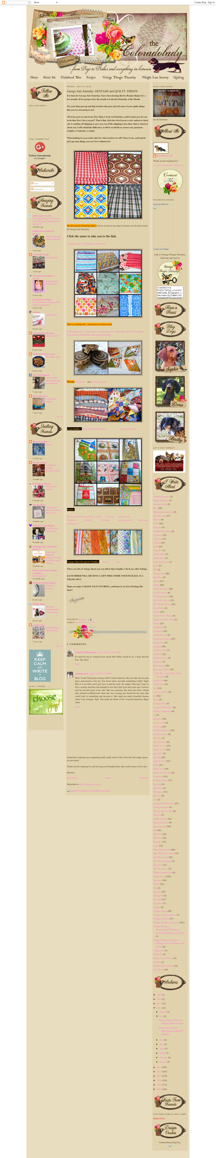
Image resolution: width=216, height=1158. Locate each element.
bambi (99, 516)
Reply (78, 664)
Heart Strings (159, 665)
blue (117, 561)
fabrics (156, 580)
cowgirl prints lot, (106, 331)
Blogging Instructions (163, 511)
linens (156, 699)
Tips (155, 887)
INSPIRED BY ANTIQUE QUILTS (45, 548)
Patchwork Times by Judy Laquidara (45, 572)
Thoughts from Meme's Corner (44, 277)
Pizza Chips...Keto (53, 356)
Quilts (156, 764)
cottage (36, 311)
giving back (158, 642)
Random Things (160, 780)
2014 (159, 1007)
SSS (155, 830)
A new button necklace (51, 400)
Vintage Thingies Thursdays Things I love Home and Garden (169, 929)
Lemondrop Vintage (42, 299)
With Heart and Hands (43, 525)
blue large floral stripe (101, 334)
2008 (159, 1089)
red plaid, (72, 243)
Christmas (105, 519)
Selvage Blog (39, 504)
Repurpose (158, 791)
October (163, 1011)
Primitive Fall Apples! (51, 487)
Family (156, 584)
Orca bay (157, 738)
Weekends (158, 954)
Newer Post (72, 777)
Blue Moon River (41, 441)
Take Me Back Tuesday (163, 853)
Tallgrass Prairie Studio (44, 582)
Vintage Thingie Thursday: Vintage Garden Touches (171, 1022)
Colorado (157, 538)
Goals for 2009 (160, 650)
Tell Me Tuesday (160, 857)
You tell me (158, 969)
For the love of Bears (162, 615)
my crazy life (159, 722)
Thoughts (157, 880)
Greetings (157, 661)
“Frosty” (49, 444)
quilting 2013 (159, 760)
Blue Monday (159, 515)
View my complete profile (168, 165)
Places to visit (159, 749)
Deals (155, 565)
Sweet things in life (162, 849)
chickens (157, 527)
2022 (159, 994)
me (154, 714)
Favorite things (160, 592)
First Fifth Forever (161, 600)
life (154, 695)
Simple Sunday (160, 818)
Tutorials (157, 899)
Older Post (144, 777)
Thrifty (156, 883)
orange (105, 561)
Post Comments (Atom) (90, 784)
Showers (157, 814)
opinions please (160, 734)
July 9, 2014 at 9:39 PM (101, 673)
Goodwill (157, 654)
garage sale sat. (85, 622)
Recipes (156, 784)
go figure (157, 646)
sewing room (124, 516)
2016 (159, 999)
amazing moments (161, 496)
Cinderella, (72, 519)
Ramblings (158, 776)
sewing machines (161, 807)
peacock (110, 516)
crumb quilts (159, 557)
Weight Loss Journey (162, 958)
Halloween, (120, 331)
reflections (158, 788)
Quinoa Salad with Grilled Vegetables (53, 237)
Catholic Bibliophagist (86, 652)
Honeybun (81, 381)
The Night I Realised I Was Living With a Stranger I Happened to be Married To (46, 221)
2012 (159, 1071)
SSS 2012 (157, 834)
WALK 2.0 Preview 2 (50, 587)
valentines (158, 903)
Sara (155, 799)
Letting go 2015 (160, 691)
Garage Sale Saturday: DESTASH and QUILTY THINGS (102, 91)
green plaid (100, 243)
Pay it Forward (159, 741)
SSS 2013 (157, 837)
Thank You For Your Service (52, 529)
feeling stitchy (39, 603)
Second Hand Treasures (163, 803)
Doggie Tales (159, 573)
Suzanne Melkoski (160, 204)
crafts (155, 546)
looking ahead (51, 314)
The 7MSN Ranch (41, 375)
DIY (155, 569)
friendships (158, 627)
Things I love (159, 876)
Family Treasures (161, 588)
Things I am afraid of (162, 872)
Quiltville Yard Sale (162, 772)
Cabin (156, 523)
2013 (159, 1067)
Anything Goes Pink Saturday (52, 282)
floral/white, (85, 334)
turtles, (141, 331)
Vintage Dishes (160, 910)
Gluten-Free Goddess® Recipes (43, 232)
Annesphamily (82, 673)
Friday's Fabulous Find (163, 619)
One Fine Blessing (161, 730)
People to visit (159, 745)
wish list (157, 961)
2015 (159, 1003)
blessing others (160, 504)
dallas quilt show (161, 561)
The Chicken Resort (162, 860)
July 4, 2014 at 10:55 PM (109, 652)
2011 (159, 1075)
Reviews (157, 795)
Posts (35, 183)
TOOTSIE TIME (41, 254)
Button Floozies (40, 396)
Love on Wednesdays (163, 707)
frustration (158, 630)
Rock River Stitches (42, 483)
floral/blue (131, 331)
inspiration (158, 680)
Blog (155, 508)
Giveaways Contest (162, 638)
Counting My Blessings (43, 333)
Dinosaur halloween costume (80, 516)
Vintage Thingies (161, 918)
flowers (156, 611)
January (163, 1061)
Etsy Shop (158, 577)
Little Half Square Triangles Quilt (53, 629)
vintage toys (158, 950)
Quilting (157, 757)
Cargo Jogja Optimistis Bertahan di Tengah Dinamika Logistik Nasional (53, 557)
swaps (156, 845)
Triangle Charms (98, 381)
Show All (60, 417)
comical (156, 542)
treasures (157, 891)
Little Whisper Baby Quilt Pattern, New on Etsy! (53, 510)
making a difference (162, 711)
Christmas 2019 (52, 335)
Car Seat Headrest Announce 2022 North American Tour (46, 303)
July (161, 1016)
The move (157, 864)
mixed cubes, (91, 331)
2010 (159, 1080)
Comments (38, 189)
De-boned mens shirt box (94, 428)
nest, (79, 243)
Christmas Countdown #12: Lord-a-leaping (52, 609)
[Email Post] (89, 619)
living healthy (159, 703)
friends (156, 623)
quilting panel (125, 519)
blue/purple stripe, (75, 331)
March (162, 1052)
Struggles (157, 841)
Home (108, 777)
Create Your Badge (161, 249)
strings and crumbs (127, 428)
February (163, 1057)
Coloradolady (165, 156)
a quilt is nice (39, 624)
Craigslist (157, 550)
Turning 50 (158, 895)
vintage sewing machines (164, 914)
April (162, 1048)
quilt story (158, 753)
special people (159, 826)
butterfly (88, 519)
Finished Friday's (161, 596)
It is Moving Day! (40, 575)
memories (157, 718)
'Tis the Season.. (52, 257)
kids (155, 688)
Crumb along (159, 554)
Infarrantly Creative (42, 215)
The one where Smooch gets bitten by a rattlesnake (53, 380)
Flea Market (158, 607)
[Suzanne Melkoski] (163, 245)
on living (157, 726)
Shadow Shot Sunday (163, 810)
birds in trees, (73, 334)
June (161, 1039)
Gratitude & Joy (160, 657)
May (161, 1044)
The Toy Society (160, 868)
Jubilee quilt (159, 684)
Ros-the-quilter (40, 462)
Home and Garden (161, 669)
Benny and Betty (161, 500)
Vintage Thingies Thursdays (166, 922)
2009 (159, 1084)
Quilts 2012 (158, 768)
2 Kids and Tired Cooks (44, 353)
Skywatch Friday (161, 822)
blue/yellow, (88, 243)
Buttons (156, 519)
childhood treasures (162, 531)
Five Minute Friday (162, 604)
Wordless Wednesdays (163, 965)
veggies (156, 907)
